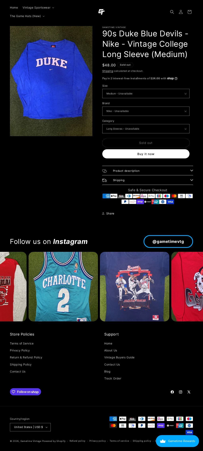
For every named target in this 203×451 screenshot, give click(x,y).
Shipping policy (142, 440)
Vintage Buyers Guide (119, 357)
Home (108, 343)
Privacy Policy (20, 350)
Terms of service (119, 440)
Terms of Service (22, 343)
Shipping (107, 70)
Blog (107, 371)
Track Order (112, 378)
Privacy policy (97, 440)
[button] (38, 7)
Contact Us (18, 371)
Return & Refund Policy (26, 357)
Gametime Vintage (30, 441)
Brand (106, 103)
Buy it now (145, 154)
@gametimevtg (168, 241)
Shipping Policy (21, 364)
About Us (110, 350)
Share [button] (110, 213)
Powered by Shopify (54, 441)
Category (108, 120)
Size (105, 85)
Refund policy (77, 440)
